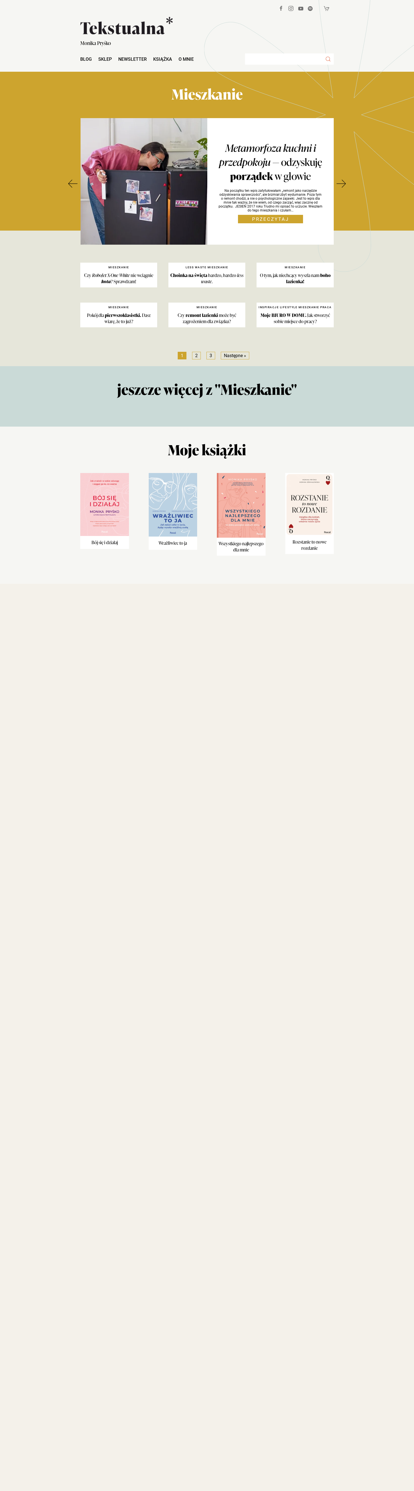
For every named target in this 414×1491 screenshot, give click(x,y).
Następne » (235, 355)
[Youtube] (301, 8)
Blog (86, 59)
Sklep (105, 59)
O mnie (186, 59)
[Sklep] (327, 8)
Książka (162, 59)
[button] (328, 59)
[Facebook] (281, 8)
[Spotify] (310, 8)
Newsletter (132, 59)
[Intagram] (291, 8)
